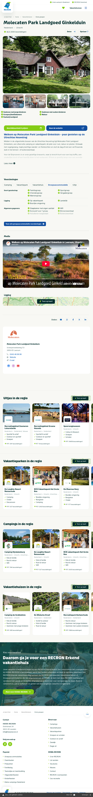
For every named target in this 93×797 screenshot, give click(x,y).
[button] (88, 426)
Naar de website (56, 128)
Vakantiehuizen (76, 8)
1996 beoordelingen (75, 630)
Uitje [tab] (75, 185)
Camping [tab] (8, 185)
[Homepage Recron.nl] (6, 792)
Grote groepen (40, 17)
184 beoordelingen (16, 567)
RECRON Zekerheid (80, 2)
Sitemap (83, 792)
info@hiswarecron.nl (10, 732)
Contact (53, 771)
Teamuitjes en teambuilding (15, 771)
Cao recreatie (55, 778)
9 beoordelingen (44, 444)
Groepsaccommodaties (13, 756)
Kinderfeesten (10, 778)
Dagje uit (53, 746)
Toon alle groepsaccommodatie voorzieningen (23, 224)
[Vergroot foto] (13, 101)
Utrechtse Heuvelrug (57, 494)
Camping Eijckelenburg (15, 552)
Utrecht (75, 429)
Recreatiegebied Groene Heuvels (44, 427)
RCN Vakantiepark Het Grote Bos (46, 490)
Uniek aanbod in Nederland (60, 2)
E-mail (12, 360)
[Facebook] (5, 744)
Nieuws (52, 767)
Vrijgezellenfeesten (12, 775)
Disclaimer (66, 792)
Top (87, 714)
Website (13, 357)
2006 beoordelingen (18, 32)
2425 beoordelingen (45, 506)
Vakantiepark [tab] (22, 185)
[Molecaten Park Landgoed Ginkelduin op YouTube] (18, 366)
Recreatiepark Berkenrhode (76, 615)
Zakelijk (53, 742)
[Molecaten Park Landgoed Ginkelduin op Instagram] (13, 366)
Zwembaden (9, 760)
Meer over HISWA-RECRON (17, 692)
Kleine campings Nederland (15, 782)
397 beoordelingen (16, 444)
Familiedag (9, 767)
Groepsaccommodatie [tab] (58, 185)
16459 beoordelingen (75, 441)
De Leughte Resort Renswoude (13, 490)
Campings (53, 724)
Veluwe (25, 431)
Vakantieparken (55, 731)
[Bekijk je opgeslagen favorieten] (64, 8)
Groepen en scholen (57, 735)
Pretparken (9, 764)
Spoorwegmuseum (72, 426)
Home (17, 17)
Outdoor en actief (56, 739)
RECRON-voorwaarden (58, 775)
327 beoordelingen (16, 506)
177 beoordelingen (74, 504)
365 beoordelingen (16, 630)
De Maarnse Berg (71, 489)
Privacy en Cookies (54, 792)
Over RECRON (55, 756)
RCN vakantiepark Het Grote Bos (76, 553)
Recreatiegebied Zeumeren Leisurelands (16, 427)
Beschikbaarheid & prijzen (17, 128)
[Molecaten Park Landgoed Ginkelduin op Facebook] (8, 366)
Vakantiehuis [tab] (38, 185)
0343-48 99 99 (16, 354)
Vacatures (53, 764)
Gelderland (18, 431)
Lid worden (54, 760)
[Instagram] (10, 744)
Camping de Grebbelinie (15, 615)
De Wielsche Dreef (42, 615)
